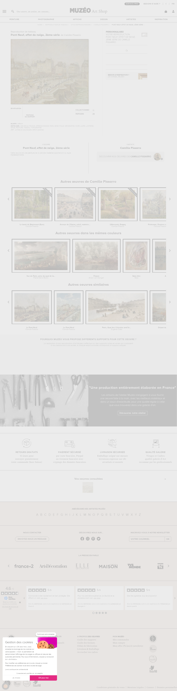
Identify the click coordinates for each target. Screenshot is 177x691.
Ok (167, 539)
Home (39, 25)
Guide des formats (86, 643)
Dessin (104, 19)
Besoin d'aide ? (152, 4)
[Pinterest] (94, 540)
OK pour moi (43, 678)
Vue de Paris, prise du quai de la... (41, 277)
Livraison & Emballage (88, 649)
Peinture (14, 19)
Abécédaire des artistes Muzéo (88, 509)
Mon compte (119, 643)
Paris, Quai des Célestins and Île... (116, 328)
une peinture (29, 153)
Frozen (96, 277)
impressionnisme (17, 155)
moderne (50, 153)
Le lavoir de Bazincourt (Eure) (32, 225)
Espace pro (132, 4)
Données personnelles (167, 687)
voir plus (44, 598)
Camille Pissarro (101, 25)
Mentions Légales (135, 687)
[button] (5, 686)
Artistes (131, 19)
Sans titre (136, 277)
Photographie (46, 19)
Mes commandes (121, 639)
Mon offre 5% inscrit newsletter (128, 646)
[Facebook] (83, 540)
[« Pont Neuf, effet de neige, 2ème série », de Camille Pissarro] (88, 487)
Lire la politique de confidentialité (16, 669)
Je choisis (16, 678)
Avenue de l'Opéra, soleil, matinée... (75, 225)
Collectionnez (82, 110)
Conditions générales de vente (111, 687)
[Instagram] (88, 540)
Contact (150, 687)
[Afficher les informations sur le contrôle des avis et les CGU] (20, 602)
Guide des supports (86, 639)
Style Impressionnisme (81, 25)
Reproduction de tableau (56, 25)
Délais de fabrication (87, 646)
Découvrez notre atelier (132, 413)
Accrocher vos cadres (87, 652)
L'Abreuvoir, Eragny (118, 225)
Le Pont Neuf (31, 328)
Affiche (77, 19)
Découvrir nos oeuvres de (125, 157)
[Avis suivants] (175, 598)
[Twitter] (99, 540)
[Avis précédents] (24, 598)
